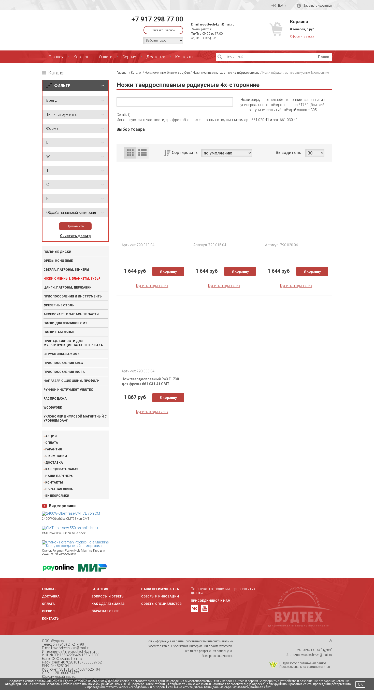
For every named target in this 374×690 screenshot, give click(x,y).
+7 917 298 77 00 (157, 19)
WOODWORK (53, 407)
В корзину (168, 271)
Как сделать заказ (61, 469)
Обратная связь (59, 489)
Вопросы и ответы (108, 596)
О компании (56, 456)
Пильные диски (57, 252)
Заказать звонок (163, 30)
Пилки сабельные (59, 332)
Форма (52, 128)
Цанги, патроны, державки (68, 287)
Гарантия (53, 449)
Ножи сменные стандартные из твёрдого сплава (226, 72)
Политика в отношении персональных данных (223, 590)
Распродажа (55, 398)
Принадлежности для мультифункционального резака (73, 343)
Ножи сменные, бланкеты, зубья (72, 278)
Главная (56, 57)
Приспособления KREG (63, 363)
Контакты (184, 57)
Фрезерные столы (59, 305)
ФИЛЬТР (62, 85)
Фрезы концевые (58, 261)
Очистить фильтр (75, 236)
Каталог (81, 57)
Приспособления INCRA (64, 372)
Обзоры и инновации (160, 596)
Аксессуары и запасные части (71, 314)
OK (360, 684)
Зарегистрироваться (317, 5)
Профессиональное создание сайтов (304, 667)
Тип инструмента (61, 114)
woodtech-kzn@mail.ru (217, 24)
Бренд (51, 100)
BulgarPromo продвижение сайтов (302, 663)
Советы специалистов (161, 604)
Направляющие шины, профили (71, 381)
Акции (51, 436)
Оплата (105, 57)
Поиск (323, 57)
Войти (282, 5)
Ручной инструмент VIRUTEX (68, 390)
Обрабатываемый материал (71, 212)
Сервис (129, 57)
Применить (75, 226)
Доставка (155, 57)
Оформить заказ (302, 36)
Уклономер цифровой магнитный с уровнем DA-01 (75, 418)
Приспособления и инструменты (73, 296)
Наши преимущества (160, 589)
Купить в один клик (152, 286)
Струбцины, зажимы (62, 354)
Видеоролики (57, 495)
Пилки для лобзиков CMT (65, 323)
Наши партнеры (59, 475)
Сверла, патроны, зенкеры (66, 269)
